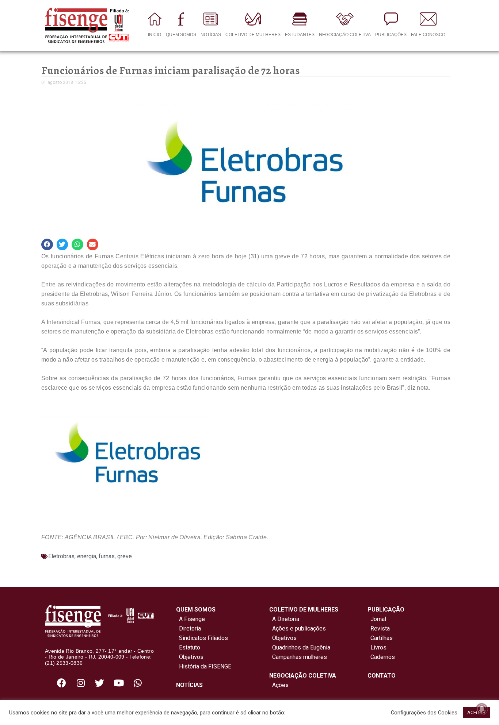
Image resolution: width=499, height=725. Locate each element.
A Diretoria (284, 619)
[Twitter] (100, 683)
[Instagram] (81, 683)
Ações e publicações (297, 628)
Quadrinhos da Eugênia (299, 647)
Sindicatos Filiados (202, 638)
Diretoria (188, 628)
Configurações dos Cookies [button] (424, 712)
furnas (107, 556)
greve (124, 556)
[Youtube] (119, 683)
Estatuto (188, 647)
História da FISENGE (203, 666)
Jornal (378, 619)
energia (86, 556)
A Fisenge (190, 619)
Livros (378, 647)
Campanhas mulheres (298, 656)
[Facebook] (62, 683)
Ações (279, 685)
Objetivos (189, 656)
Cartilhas (381, 638)
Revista (380, 628)
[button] (47, 244)
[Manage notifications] (482, 709)
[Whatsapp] (138, 683)
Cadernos (382, 656)
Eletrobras (61, 556)
